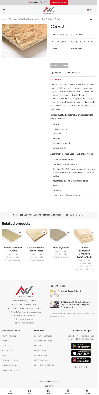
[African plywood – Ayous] (12, 237)
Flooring (37, 346)
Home (4, 19)
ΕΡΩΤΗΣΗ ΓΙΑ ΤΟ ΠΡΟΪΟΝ (59, 65)
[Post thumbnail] (54, 293)
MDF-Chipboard (41, 360)
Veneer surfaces (41, 355)
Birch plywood (61, 247)
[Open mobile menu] (4, 10)
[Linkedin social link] (82, 215)
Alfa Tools (6, 355)
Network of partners (10, 365)
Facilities (6, 341)
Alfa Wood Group (9, 336)
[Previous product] (88, 19)
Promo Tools (7, 351)
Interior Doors (40, 351)
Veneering (16, 260)
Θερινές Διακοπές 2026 (71, 291)
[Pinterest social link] (79, 215)
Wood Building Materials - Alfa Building (36, 19)
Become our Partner (10, 370)
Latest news (7, 346)
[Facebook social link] (73, 215)
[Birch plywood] (60, 237)
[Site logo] (48, 10)
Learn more (80, 367)
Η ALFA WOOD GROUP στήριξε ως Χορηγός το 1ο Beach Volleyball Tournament (76, 304)
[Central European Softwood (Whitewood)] (84, 237)
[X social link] (76, 215)
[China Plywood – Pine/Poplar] (36, 237)
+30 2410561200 (25, 319)
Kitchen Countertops (43, 341)
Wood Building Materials (44, 365)
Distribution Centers (10, 360)
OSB (26, 215)
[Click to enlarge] (6, 53)
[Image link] (24, 291)
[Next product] (93, 19)
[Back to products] (91, 19)
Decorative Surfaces (43, 336)
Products (13, 19)
